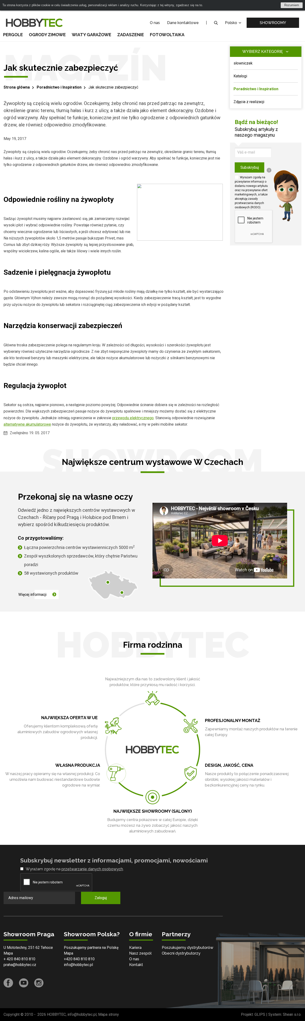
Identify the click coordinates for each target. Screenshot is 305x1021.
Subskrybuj (249, 167)
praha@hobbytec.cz (20, 964)
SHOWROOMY (273, 22)
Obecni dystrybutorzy (181, 953)
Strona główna (17, 87)
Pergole (13, 34)
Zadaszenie (130, 34)
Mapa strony (108, 1014)
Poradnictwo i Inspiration (59, 87)
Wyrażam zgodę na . (75, 869)
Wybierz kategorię (262, 51)
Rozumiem (291, 5)
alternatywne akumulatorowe (27, 424)
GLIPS (259, 1014)
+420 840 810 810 (79, 959)
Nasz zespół (140, 953)
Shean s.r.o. (292, 1014)
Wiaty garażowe (91, 34)
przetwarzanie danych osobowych (92, 869)
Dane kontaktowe (183, 22)
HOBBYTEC (56, 1014)
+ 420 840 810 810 (19, 959)
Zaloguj (101, 898)
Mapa (8, 953)
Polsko (231, 22)
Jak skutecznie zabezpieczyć (113, 87)
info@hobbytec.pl (78, 964)
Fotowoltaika (167, 34)
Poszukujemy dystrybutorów (187, 947)
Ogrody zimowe (47, 34)
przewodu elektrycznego (133, 418)
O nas (155, 22)
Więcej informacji (32, 594)
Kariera (135, 947)
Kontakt (136, 964)
